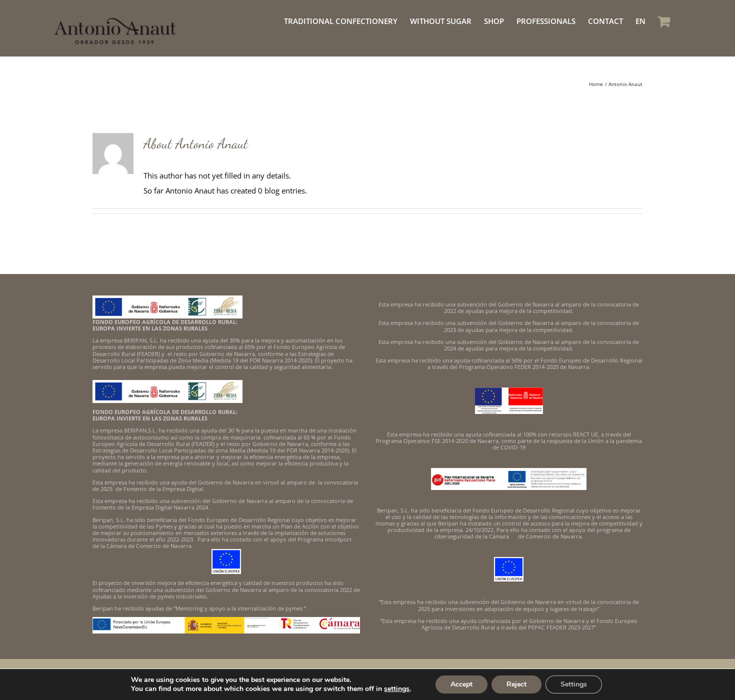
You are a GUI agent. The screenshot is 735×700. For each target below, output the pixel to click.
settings (397, 689)
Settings (573, 684)
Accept (461, 684)
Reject (516, 684)
